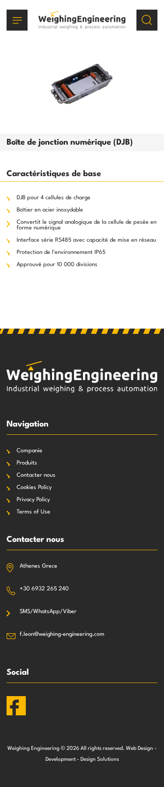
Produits (27, 463)
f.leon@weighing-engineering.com (62, 634)
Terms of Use (33, 512)
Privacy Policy (33, 500)
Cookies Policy (34, 487)
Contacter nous (36, 475)
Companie (29, 451)
